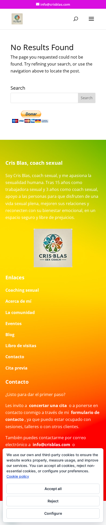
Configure (53, 513)
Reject (53, 501)
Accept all (53, 488)
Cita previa (16, 368)
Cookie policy (17, 476)
